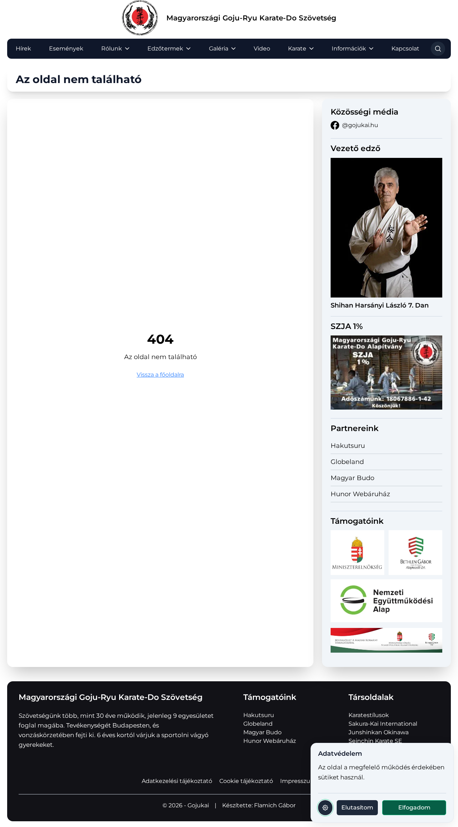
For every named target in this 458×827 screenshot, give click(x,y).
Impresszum (298, 781)
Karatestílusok (369, 715)
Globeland (347, 462)
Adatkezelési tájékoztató (177, 781)
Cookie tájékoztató (246, 781)
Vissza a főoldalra (160, 374)
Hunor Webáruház (360, 494)
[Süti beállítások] (325, 807)
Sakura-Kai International (383, 723)
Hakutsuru (348, 446)
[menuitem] (23, 49)
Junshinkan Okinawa (379, 732)
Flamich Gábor (275, 805)
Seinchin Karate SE (375, 740)
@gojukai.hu (360, 125)
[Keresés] (438, 49)
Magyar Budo (352, 478)
